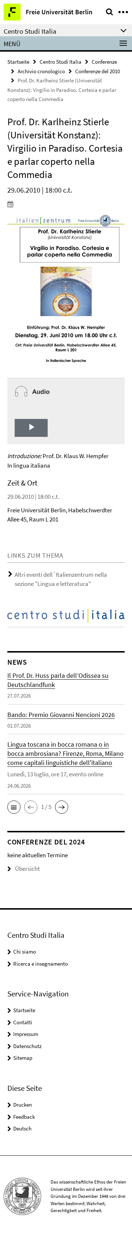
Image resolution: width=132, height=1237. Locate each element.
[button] (14, 807)
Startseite (18, 61)
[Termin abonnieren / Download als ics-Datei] (66, 204)
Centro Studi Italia (60, 61)
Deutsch (22, 1128)
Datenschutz (27, 1046)
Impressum (25, 1033)
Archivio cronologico (41, 71)
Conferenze (104, 61)
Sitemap (22, 1057)
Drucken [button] (22, 1104)
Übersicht (27, 869)
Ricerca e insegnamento (40, 963)
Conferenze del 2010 (97, 71)
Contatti (22, 1022)
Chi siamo (24, 951)
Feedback (24, 1116)
